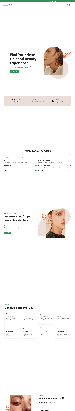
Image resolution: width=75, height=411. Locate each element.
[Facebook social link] (49, 1)
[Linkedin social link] (54, 1)
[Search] (64, 5)
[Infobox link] (12, 317)
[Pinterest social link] (52, 1)
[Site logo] (9, 5)
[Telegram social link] (55, 1)
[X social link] (51, 1)
